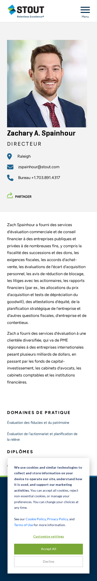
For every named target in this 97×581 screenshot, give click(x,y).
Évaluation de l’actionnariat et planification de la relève (42, 437)
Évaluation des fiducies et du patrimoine (38, 423)
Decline (48, 561)
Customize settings (48, 536)
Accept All (48, 549)
